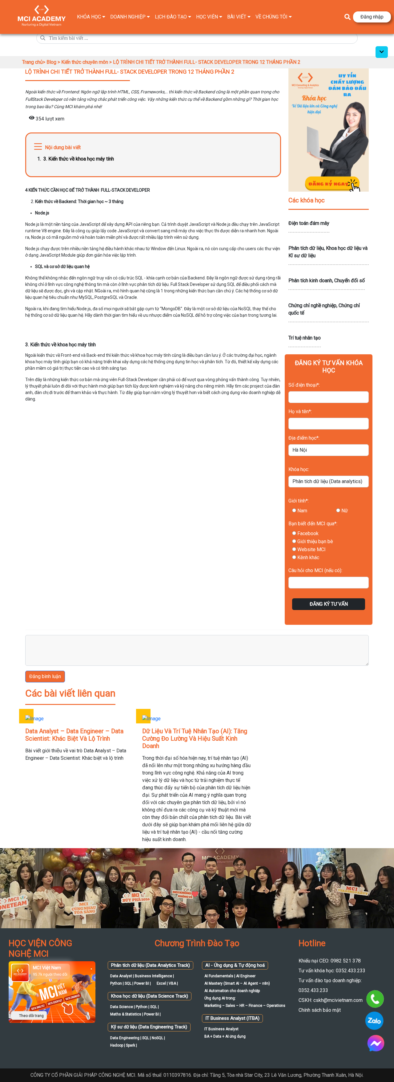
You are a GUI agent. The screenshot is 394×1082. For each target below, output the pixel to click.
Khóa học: (298, 469)
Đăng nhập (372, 17)
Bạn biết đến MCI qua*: (312, 524)
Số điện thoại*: (304, 385)
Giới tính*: (298, 501)
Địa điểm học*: (304, 438)
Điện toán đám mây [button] (308, 223)
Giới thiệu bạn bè (315, 541)
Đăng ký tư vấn (329, 604)
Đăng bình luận (45, 676)
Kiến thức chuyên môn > (87, 62)
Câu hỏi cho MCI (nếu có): (315, 570)
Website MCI (311, 549)
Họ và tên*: (300, 411)
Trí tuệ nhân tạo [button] (304, 338)
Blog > (53, 62)
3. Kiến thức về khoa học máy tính (79, 159)
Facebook (308, 533)
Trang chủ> (34, 62)
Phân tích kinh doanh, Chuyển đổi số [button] (326, 280)
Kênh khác (308, 557)
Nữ (344, 511)
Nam (302, 511)
